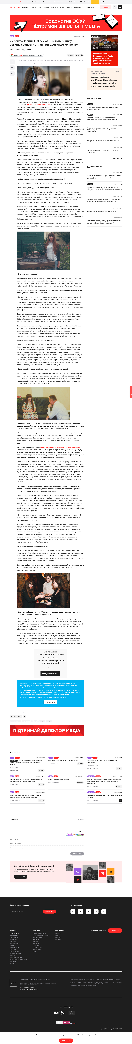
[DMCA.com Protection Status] (59, 1023)
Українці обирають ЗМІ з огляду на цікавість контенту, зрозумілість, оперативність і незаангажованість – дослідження (104, 781)
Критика (46, 7)
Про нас (36, 931)
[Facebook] (12, 61)
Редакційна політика (39, 933)
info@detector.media (28, 987)
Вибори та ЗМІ (14, 951)
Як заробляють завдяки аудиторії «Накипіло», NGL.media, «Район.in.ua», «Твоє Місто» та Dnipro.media (102, 130)
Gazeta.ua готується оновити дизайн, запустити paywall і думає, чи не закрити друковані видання (26, 762)
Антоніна (95, 2)
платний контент (15, 721)
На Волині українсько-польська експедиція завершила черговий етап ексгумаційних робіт (102, 118)
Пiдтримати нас (115, 930)
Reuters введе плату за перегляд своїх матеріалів (63, 760)
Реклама (35, 941)
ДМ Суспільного (46, 2)
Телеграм (58, 937)
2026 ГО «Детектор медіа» (30, 989)
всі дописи (117, 230)
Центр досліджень (59, 2)
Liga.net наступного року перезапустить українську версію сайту (103, 761)
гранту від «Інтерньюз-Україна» (39, 105)
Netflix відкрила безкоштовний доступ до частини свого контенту (104, 796)
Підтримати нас (38, 945)
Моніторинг (54, 7)
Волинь (35, 721)
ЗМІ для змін (13, 939)
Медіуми (12, 963)
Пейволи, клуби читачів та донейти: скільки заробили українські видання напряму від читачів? (26, 780)
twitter (57, 935)
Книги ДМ (36, 939)
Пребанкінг (13, 941)
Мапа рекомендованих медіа (18, 959)
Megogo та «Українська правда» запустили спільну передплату (103, 151)
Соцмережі (59, 931)
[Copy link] (12, 73)
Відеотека (13, 949)
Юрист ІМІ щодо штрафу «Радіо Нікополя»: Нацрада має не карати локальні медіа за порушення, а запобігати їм (104, 177)
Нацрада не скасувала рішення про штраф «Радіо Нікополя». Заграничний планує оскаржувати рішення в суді (104, 189)
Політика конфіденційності (41, 935)
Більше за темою (94, 99)
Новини (34, 7)
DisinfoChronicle (72, 2)
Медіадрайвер (14, 943)
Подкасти (69, 7)
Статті (40, 7)
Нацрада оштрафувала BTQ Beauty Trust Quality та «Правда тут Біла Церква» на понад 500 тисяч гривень (103, 201)
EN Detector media (84, 2)
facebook (58, 933)
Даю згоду (66, 1040)
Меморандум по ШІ (39, 937)
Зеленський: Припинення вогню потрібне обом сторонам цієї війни (102, 108)
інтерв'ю (42, 721)
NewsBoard (13, 945)
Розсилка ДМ (37, 949)
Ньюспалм (13, 961)
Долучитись (50, 702)
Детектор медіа (24, 2)
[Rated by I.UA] (73, 1023)
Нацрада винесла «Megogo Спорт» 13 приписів (102, 211)
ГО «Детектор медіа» (106, 2)
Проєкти (13, 931)
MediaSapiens (35, 2)
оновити (80, 831)
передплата (27, 721)
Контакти (36, 943)
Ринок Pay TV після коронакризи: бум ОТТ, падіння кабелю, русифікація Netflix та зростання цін (25, 796)
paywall (50, 721)
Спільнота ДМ (20, 877)
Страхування (105, 7)
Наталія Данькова (23, 50)
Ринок (62, 7)
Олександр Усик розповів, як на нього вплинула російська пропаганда (103, 141)
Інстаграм (58, 939)
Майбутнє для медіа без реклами (58, 779)
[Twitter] (12, 67)
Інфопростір (77, 7)
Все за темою (117, 158)
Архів (34, 951)
